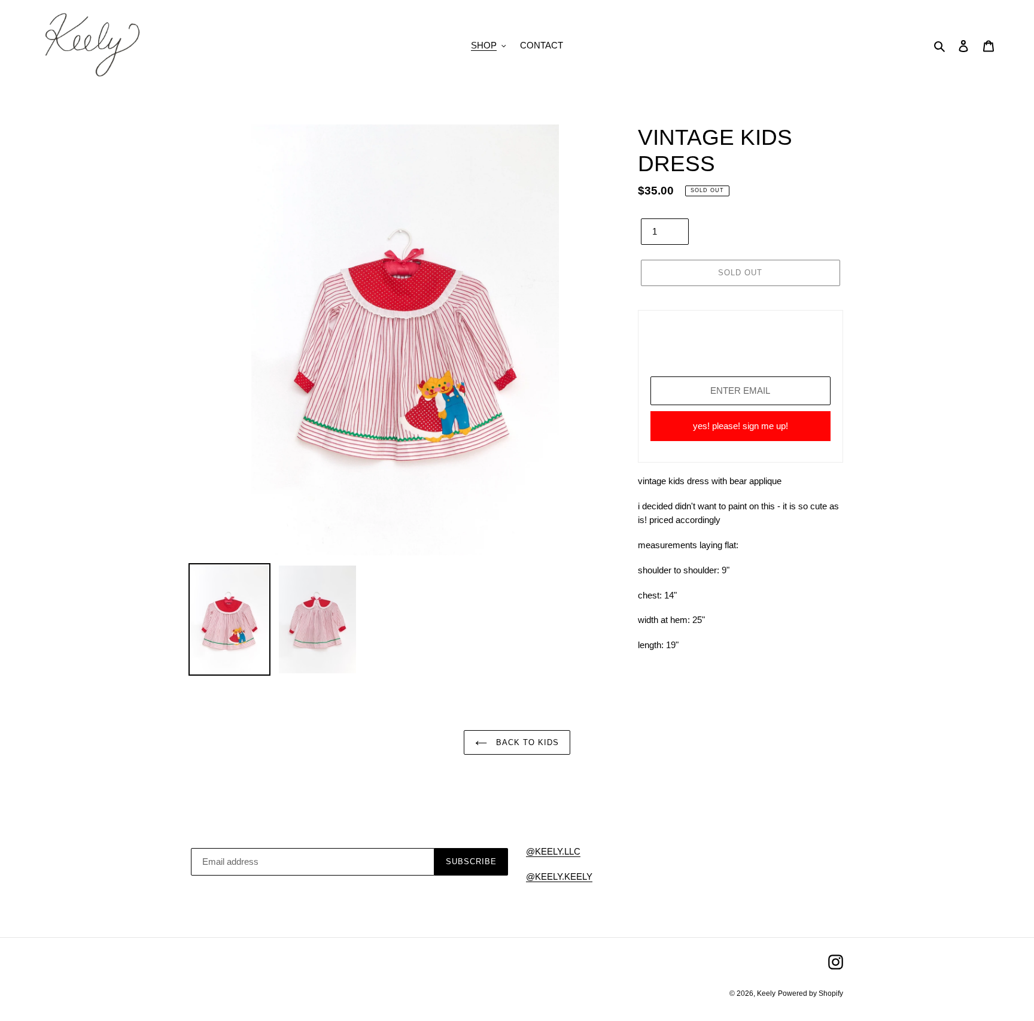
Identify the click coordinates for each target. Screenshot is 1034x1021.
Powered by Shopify (810, 993)
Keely (766, 993)
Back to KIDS (526, 742)
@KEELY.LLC (553, 851)
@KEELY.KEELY (559, 876)
